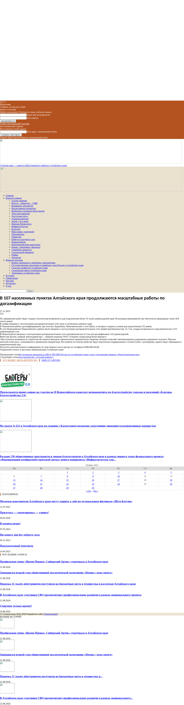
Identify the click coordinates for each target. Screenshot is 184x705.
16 (93, 480)
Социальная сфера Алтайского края (29, 270)
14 (41, 480)
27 (14, 488)
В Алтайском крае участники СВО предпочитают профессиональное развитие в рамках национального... (66, 698)
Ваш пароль (32, 118)
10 (118, 476)
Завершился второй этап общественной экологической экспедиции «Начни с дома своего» (56, 572)
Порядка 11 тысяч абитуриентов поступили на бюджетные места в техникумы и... (51, 676)
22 (67, 484)
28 (41, 488)
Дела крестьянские (21, 213)
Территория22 (51, 614)
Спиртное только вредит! (16, 605)
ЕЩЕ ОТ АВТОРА (51, 360)
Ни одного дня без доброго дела (20, 534)
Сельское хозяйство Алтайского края (30, 268)
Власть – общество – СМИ (25, 203)
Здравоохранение (20, 219)
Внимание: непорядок (22, 206)
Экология (16, 257)
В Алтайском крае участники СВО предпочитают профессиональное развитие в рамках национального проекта (70, 594)
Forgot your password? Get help (14, 124)
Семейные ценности (22, 250)
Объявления (12, 278)
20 (14, 484)
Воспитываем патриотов (24, 208)
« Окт (88, 491)
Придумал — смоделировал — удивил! (24, 512)
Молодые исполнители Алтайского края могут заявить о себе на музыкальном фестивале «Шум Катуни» (66, 501)
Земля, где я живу (20, 221)
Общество (16, 237)
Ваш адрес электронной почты (42, 131)
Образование (18, 234)
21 (41, 484)
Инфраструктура (20, 226)
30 (93, 488)
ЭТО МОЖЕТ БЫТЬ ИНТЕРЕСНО (20, 360)
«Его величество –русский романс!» (36, 357)
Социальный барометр (23, 252)
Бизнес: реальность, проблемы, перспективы (33, 262)
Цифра (15, 255)
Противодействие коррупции (26, 244)
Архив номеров (19, 200)
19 (171, 480)
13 (14, 480)
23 (93, 484)
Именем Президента (21, 224)
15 (67, 480)
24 (118, 484)
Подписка (11, 283)
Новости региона (14, 260)
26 (171, 484)
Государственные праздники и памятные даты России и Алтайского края (47, 265)
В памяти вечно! (10, 523)
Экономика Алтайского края (26, 273)
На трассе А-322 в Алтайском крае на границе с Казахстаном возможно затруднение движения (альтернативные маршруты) (78, 425)
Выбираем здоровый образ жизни (28, 211)
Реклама (10, 281)
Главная (10, 195)
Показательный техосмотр (16, 545)
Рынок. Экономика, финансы (26, 247)
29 (67, 488)
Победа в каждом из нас (23, 239)
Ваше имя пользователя (38, 115)
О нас (8, 286)
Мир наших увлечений (23, 231)
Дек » (95, 491)
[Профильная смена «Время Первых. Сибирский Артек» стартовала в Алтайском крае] (7, 627)
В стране (10, 275)
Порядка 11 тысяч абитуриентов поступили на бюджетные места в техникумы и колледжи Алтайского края (68, 583)
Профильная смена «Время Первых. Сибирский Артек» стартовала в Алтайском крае (54, 561)
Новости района (14, 198)
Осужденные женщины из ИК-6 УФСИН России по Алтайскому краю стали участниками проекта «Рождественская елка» (79, 354)
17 (118, 480)
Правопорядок (19, 242)
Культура (16, 229)
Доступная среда (20, 216)
